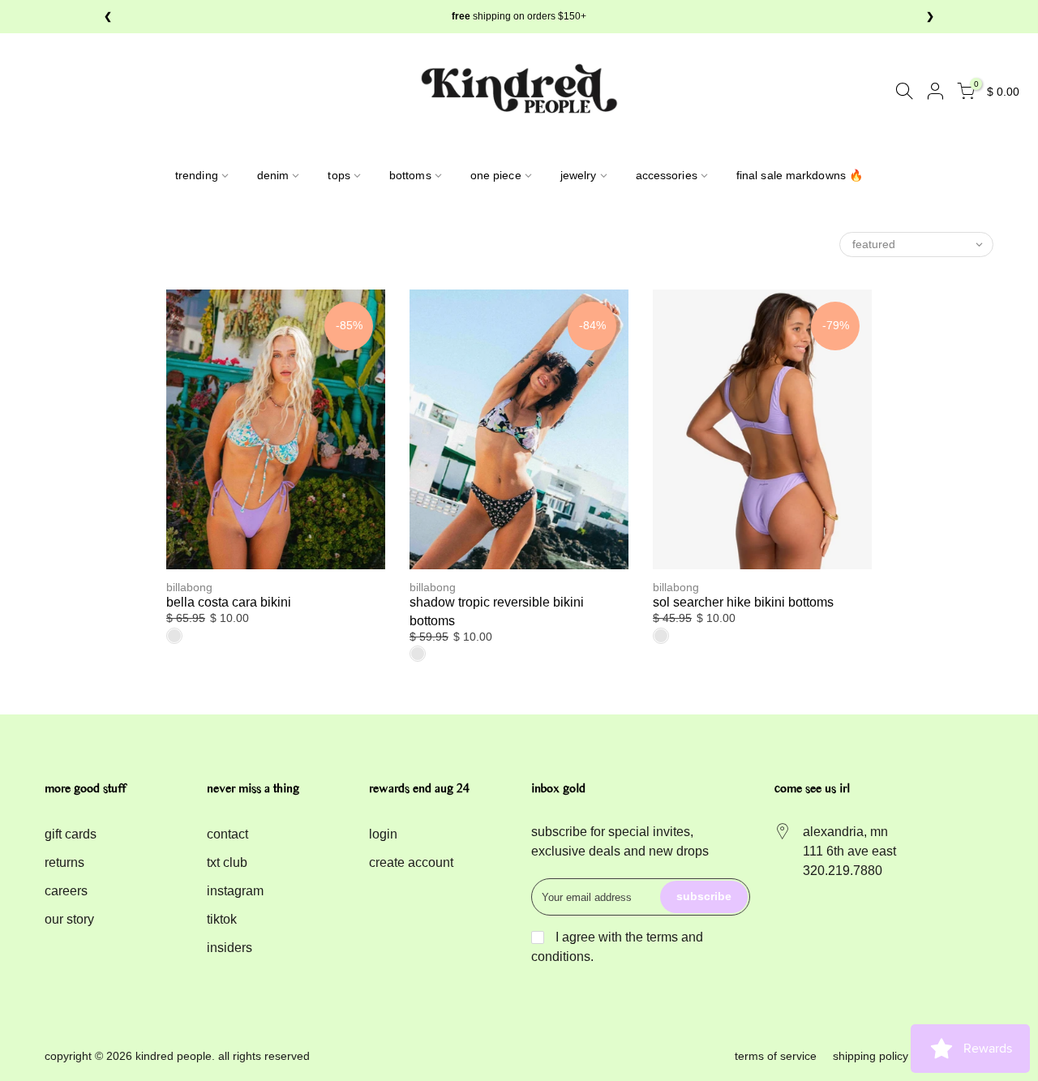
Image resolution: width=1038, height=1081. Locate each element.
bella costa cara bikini (228, 602)
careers (66, 891)
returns (64, 862)
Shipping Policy (870, 1055)
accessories (666, 175)
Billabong (189, 587)
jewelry (578, 175)
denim (273, 175)
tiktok (222, 919)
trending (196, 175)
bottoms (410, 175)
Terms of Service (776, 1055)
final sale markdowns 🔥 (799, 175)
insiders (229, 947)
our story (69, 919)
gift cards (71, 834)
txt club (227, 862)
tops (339, 175)
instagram (235, 891)
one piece (495, 175)
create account (411, 862)
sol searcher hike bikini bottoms (743, 602)
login (383, 834)
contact (227, 834)
